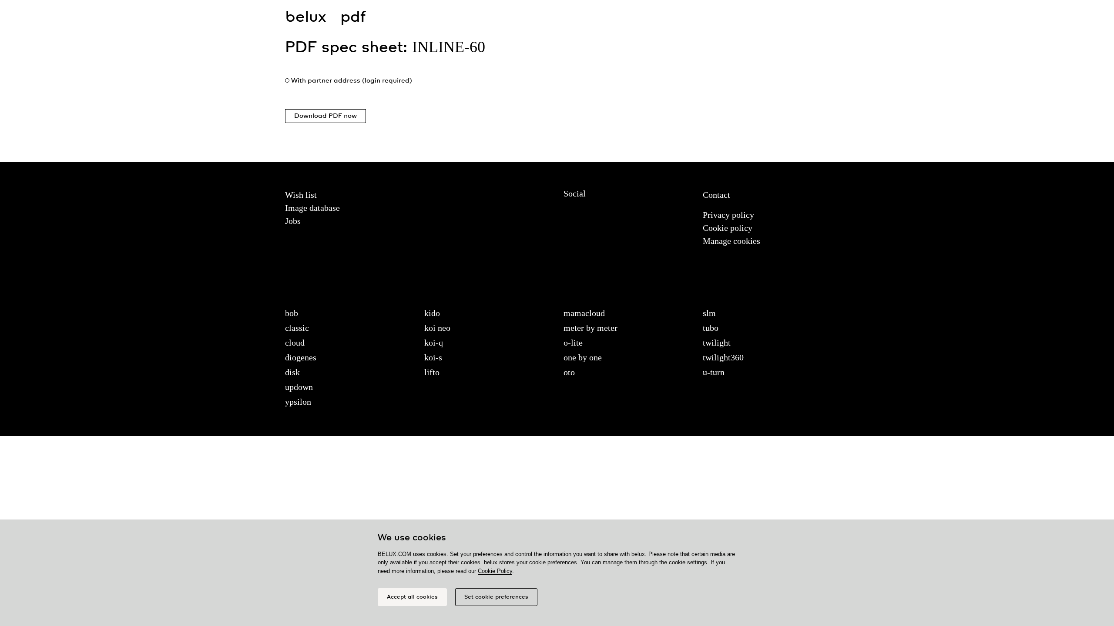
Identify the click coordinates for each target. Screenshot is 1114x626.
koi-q (433, 342)
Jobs (293, 221)
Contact (716, 195)
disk (292, 372)
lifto (432, 372)
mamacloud (584, 313)
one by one (583, 357)
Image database (312, 208)
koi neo (437, 328)
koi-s (433, 357)
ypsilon (298, 401)
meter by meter (590, 328)
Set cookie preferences (496, 597)
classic (297, 328)
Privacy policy (728, 215)
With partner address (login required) (351, 81)
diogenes (300, 357)
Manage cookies (731, 241)
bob (291, 313)
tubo (710, 328)
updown (299, 387)
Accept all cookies (412, 597)
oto (569, 372)
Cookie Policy (495, 571)
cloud (295, 342)
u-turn (714, 372)
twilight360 (723, 357)
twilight (717, 342)
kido (432, 313)
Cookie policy (727, 228)
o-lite (573, 342)
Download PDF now (325, 116)
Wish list (301, 195)
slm (709, 313)
